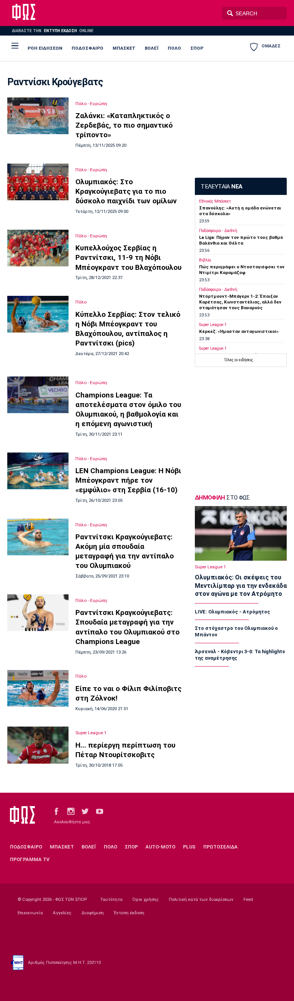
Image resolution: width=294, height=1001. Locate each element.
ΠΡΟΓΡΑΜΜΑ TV (29, 859)
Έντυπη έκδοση (129, 912)
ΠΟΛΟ (174, 48)
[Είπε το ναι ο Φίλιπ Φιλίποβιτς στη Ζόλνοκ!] (38, 688)
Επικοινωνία (30, 912)
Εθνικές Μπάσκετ (215, 201)
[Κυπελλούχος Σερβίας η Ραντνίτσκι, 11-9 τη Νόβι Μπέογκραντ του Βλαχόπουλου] (38, 248)
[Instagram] (70, 810)
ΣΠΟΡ (196, 48)
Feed (248, 899)
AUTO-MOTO (160, 847)
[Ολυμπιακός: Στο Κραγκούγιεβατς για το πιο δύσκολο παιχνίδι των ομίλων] (38, 182)
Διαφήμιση (93, 912)
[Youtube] (99, 810)
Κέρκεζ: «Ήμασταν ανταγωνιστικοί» (239, 331)
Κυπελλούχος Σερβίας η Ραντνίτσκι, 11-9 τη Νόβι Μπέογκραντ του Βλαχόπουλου (128, 257)
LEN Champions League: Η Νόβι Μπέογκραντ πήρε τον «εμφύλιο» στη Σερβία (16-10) (128, 480)
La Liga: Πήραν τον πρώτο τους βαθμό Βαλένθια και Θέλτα (241, 240)
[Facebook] (56, 810)
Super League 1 (91, 732)
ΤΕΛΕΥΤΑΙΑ (221, 186)
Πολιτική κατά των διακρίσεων (201, 899)
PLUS (189, 847)
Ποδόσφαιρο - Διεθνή (218, 230)
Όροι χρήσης (145, 899)
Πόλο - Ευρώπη (91, 103)
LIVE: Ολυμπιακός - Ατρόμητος (232, 612)
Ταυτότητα (111, 899)
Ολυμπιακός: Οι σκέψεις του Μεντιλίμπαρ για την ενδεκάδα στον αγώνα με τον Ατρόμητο (241, 585)
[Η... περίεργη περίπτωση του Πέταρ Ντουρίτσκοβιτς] (38, 745)
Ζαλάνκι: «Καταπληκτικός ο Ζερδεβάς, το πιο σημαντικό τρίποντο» (124, 125)
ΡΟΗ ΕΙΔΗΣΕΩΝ (45, 48)
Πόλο (81, 302)
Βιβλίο (205, 260)
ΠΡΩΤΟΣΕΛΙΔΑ (220, 847)
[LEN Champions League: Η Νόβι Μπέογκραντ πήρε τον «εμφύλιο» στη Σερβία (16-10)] (38, 471)
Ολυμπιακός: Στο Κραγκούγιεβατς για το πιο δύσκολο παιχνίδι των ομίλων (126, 191)
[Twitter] (85, 810)
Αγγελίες (62, 912)
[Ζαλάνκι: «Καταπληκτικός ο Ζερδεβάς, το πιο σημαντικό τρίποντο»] (38, 116)
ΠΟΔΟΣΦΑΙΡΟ (87, 48)
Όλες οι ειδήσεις (238, 359)
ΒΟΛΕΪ (151, 48)
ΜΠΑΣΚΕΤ (124, 48)
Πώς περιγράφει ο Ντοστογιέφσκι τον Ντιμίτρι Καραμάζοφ (241, 269)
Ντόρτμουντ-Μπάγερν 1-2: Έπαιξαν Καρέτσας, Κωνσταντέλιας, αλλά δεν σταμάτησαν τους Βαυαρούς (240, 302)
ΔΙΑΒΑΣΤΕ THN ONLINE (52, 30)
